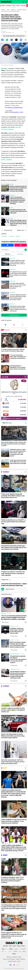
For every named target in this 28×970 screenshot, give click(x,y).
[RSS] (22, 325)
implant (18, 236)
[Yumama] (23, 949)
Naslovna (3, 9)
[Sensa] (15, 951)
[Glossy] (24, 951)
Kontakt (19, 957)
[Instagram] (20, 245)
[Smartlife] (5, 2)
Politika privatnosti (12, 961)
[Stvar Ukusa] (4, 951)
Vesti (8, 9)
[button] (25, 32)
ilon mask (11, 236)
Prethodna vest (8, 230)
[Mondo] (4, 949)
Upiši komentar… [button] (10, 589)
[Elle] (10, 951)
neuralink (4, 236)
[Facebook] (7, 245)
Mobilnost (13, 9)
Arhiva (18, 961)
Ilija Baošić (3, 31)
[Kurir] (11, 949)
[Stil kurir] (20, 951)
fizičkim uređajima (6, 159)
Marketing (9, 957)
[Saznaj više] (25, 330)
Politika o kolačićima (20, 959)
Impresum (14, 957)
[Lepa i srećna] (16, 949)
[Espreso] (14, 954)
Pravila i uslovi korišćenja (9, 959)
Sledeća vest (20, 230)
